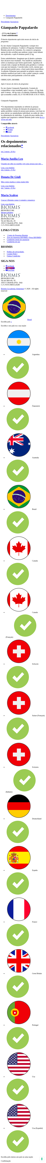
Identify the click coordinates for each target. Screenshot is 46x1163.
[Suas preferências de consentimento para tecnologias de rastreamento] (42, 1159)
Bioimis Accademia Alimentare (12, 289)
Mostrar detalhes (7, 213)
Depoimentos (11, 16)
